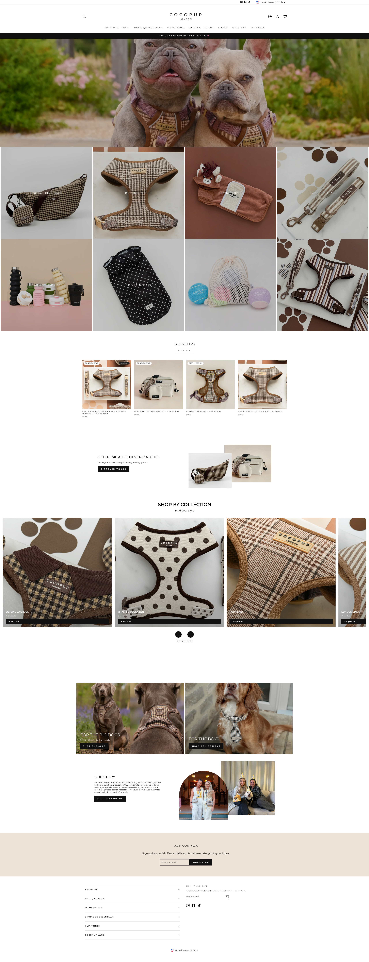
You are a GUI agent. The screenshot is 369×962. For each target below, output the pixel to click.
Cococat (223, 28)
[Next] (190, 634)
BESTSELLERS (111, 28)
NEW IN (125, 28)
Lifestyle (209, 28)
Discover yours (113, 469)
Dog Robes (194, 28)
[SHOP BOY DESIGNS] (239, 718)
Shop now (14, 621)
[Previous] (178, 634)
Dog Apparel (239, 28)
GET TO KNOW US (110, 799)
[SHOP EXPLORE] (130, 718)
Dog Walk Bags (175, 28)
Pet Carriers (257, 28)
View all (184, 351)
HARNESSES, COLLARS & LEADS (147, 28)
